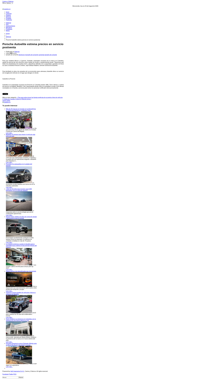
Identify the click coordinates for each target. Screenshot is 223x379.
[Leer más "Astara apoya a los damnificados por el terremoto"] (19, 286)
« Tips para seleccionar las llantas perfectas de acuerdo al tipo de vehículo (40, 97)
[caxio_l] (6, 102)
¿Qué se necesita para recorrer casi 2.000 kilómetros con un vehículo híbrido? (19, 189)
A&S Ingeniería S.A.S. (17, 371)
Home (8, 33)
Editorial (8, 23)
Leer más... (9, 133)
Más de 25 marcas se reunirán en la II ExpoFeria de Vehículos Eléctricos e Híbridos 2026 (21, 109)
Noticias (8, 16)
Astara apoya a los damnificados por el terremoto (21, 271)
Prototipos (9, 29)
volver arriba (6, 100)
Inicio (7, 12)
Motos (8, 30)
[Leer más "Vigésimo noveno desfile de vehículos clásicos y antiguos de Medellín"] (19, 312)
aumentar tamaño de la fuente (48, 55)
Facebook (5, 374)
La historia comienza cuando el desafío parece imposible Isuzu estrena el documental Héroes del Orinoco (21, 245)
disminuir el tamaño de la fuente (28, 55)
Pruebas (8, 18)
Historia (8, 15)
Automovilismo (10, 26)
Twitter (11, 374)
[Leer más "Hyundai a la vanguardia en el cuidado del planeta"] (19, 182)
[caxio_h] (6, 9)
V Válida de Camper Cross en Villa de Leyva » (16, 99)
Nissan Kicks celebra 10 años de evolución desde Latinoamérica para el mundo (21, 217)
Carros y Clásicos (7, 1)
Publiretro (9, 20)
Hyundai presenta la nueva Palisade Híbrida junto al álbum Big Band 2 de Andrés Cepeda (21, 344)
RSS (14, 374)
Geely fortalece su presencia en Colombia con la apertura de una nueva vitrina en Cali (21, 319)
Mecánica (9, 27)
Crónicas (8, 13)
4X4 (7, 24)
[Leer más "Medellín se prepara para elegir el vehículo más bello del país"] (19, 156)
